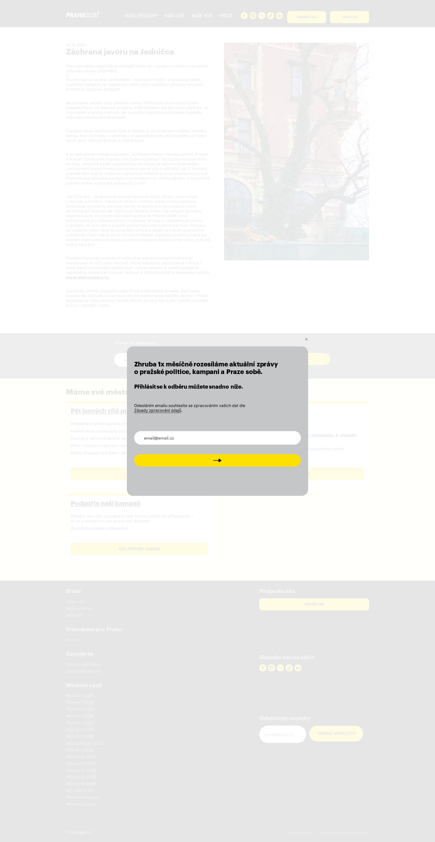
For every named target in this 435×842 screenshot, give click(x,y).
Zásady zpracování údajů (157, 410)
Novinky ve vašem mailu (161, 435)
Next (217, 460)
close (306, 339)
